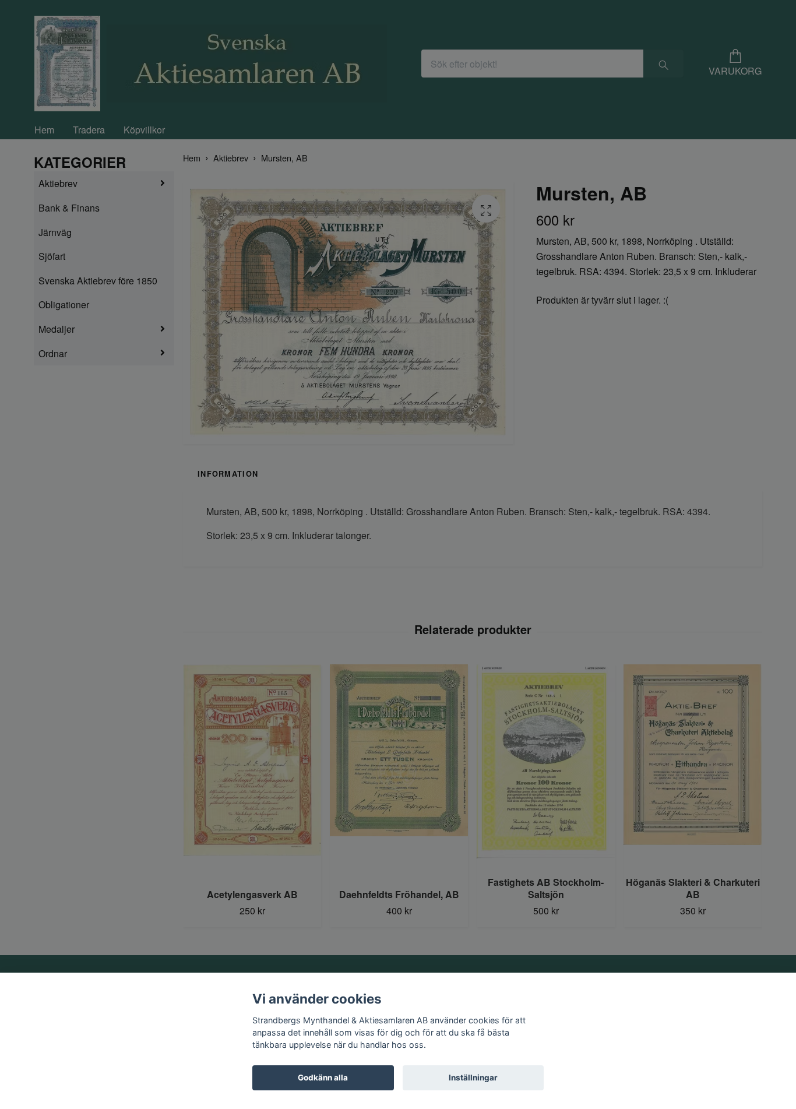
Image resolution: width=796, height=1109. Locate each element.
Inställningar (473, 1077)
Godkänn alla (323, 1077)
